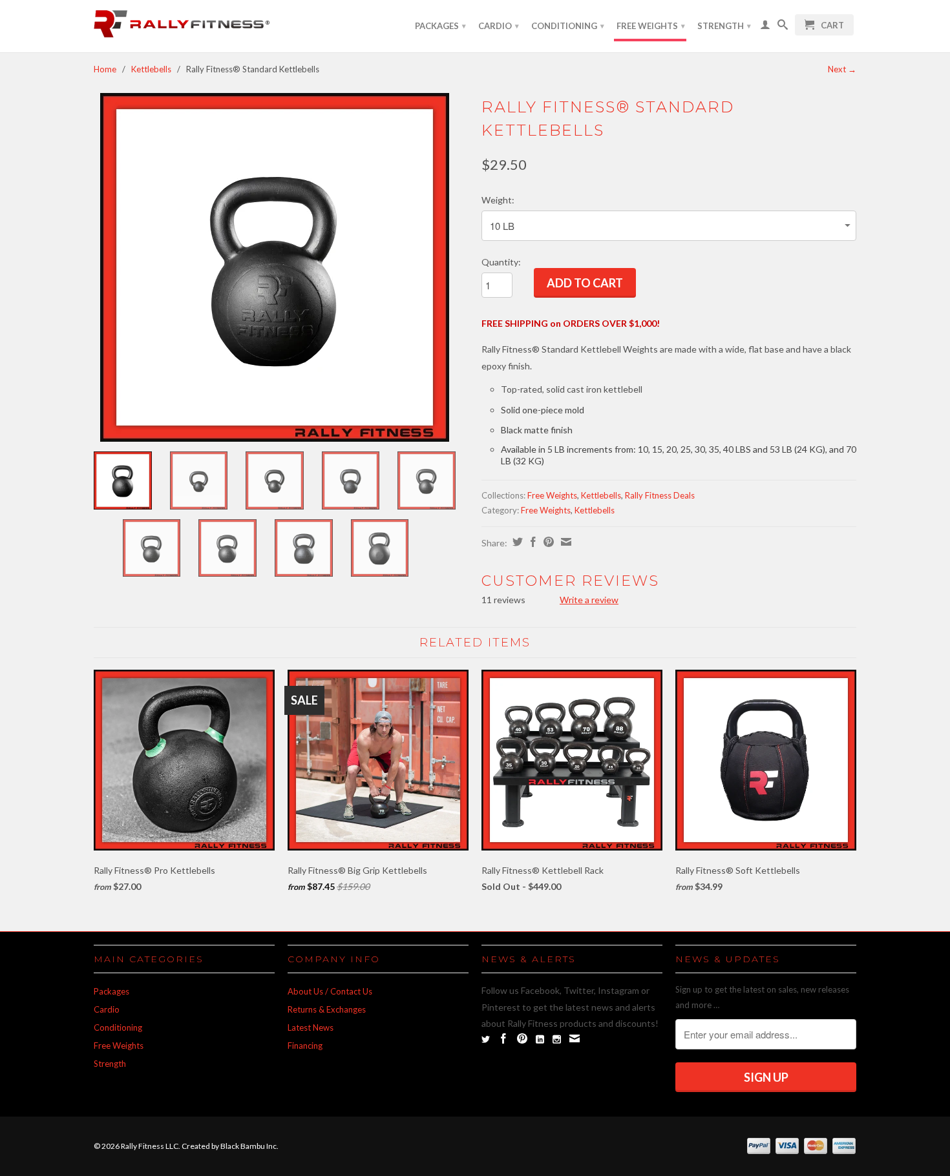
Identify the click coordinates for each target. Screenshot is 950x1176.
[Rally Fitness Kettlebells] (275, 267)
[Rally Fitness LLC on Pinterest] (522, 1038)
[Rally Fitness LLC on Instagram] (557, 1039)
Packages (440, 26)
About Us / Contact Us (330, 991)
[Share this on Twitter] (516, 542)
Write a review (589, 599)
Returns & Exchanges (327, 1009)
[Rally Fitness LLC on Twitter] (485, 1039)
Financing (305, 1045)
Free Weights (651, 26)
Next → (842, 69)
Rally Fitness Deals (660, 495)
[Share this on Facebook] (531, 542)
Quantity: (501, 261)
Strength (724, 26)
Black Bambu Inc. (249, 1146)
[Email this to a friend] (564, 542)
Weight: (497, 199)
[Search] (782, 27)
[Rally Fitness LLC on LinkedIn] (540, 1039)
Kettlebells (151, 69)
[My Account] (765, 27)
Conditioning (567, 26)
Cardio (498, 26)
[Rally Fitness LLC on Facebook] (503, 1038)
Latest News (310, 1027)
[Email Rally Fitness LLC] (574, 1038)
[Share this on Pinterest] (547, 542)
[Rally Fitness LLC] (184, 26)
